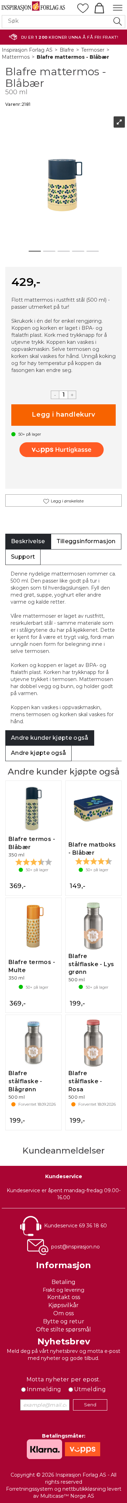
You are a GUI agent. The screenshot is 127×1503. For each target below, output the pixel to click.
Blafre (67, 50)
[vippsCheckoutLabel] (63, 449)
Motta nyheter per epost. (63, 1379)
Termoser (92, 50)
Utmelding (90, 1389)
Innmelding (44, 1389)
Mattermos (16, 57)
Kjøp (63, 415)
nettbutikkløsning (84, 1489)
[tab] (28, 542)
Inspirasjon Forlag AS (27, 50)
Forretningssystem (29, 1489)
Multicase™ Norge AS (67, 1496)
